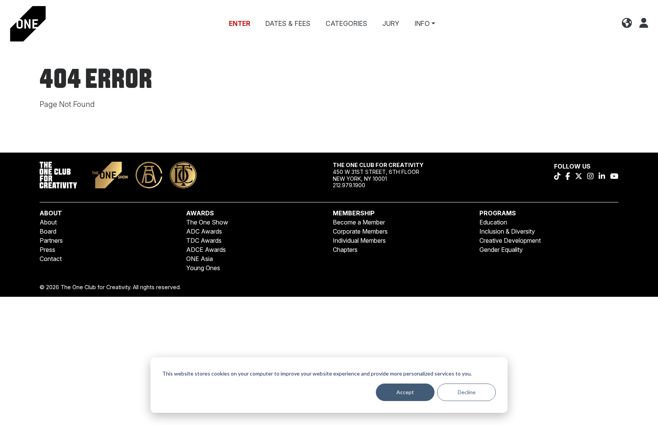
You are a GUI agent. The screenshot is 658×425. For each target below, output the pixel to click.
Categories (346, 23)
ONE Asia (199, 259)
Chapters (345, 249)
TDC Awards (204, 240)
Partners (51, 240)
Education (493, 222)
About (48, 222)
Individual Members (359, 240)
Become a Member (359, 222)
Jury (390, 23)
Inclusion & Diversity (507, 231)
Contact (51, 259)
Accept (405, 392)
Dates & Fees (287, 23)
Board (48, 231)
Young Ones (203, 268)
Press (47, 249)
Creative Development (510, 240)
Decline (467, 392)
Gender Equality (501, 249)
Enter (239, 23)
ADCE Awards (206, 249)
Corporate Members (360, 231)
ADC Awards (204, 231)
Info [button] (422, 23)
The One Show (207, 222)
